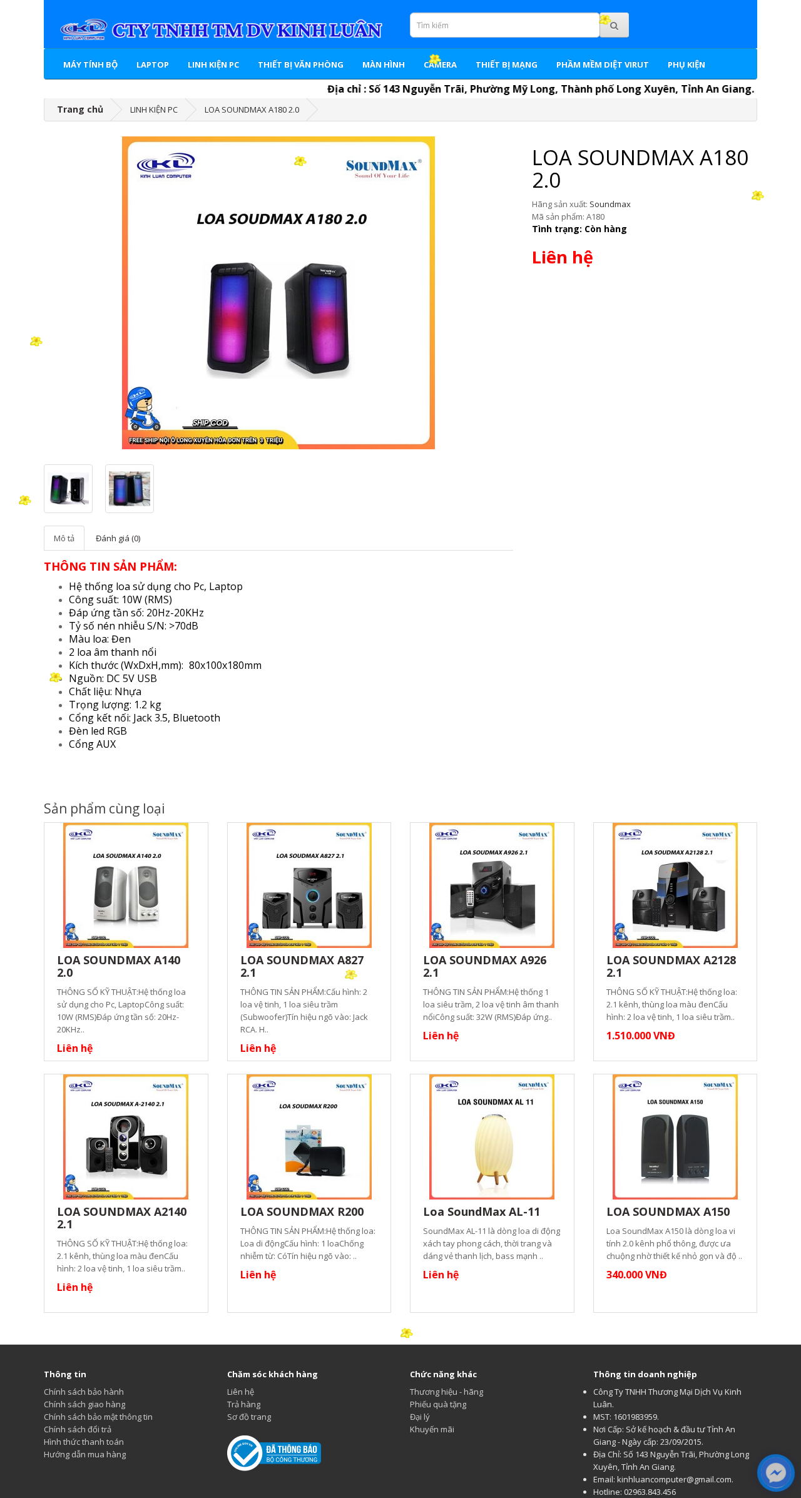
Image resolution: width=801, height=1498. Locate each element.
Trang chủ (80, 109)
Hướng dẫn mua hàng (85, 1454)
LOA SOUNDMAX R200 (302, 1211)
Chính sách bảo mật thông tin (98, 1416)
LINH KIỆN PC (213, 64)
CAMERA (440, 64)
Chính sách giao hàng (84, 1404)
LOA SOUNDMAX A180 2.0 (252, 109)
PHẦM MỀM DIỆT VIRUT (602, 64)
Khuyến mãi (432, 1429)
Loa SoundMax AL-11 (481, 1211)
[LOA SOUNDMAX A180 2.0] (278, 293)
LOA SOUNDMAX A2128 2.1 (671, 966)
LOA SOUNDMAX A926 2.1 (484, 966)
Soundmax (610, 204)
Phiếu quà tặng (438, 1404)
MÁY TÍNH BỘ (90, 64)
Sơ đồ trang (249, 1416)
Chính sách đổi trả (77, 1429)
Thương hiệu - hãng (446, 1391)
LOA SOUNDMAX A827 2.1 (302, 966)
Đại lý (420, 1416)
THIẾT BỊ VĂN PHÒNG (301, 64)
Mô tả (64, 538)
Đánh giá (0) (118, 538)
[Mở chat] (776, 1473)
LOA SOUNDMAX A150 (668, 1211)
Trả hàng (243, 1404)
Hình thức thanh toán (84, 1441)
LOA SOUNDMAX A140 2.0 (118, 966)
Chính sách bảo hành (84, 1391)
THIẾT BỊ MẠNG (507, 64)
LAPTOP (152, 64)
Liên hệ (240, 1391)
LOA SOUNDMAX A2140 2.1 (121, 1217)
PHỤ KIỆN (686, 64)
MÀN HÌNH (383, 64)
